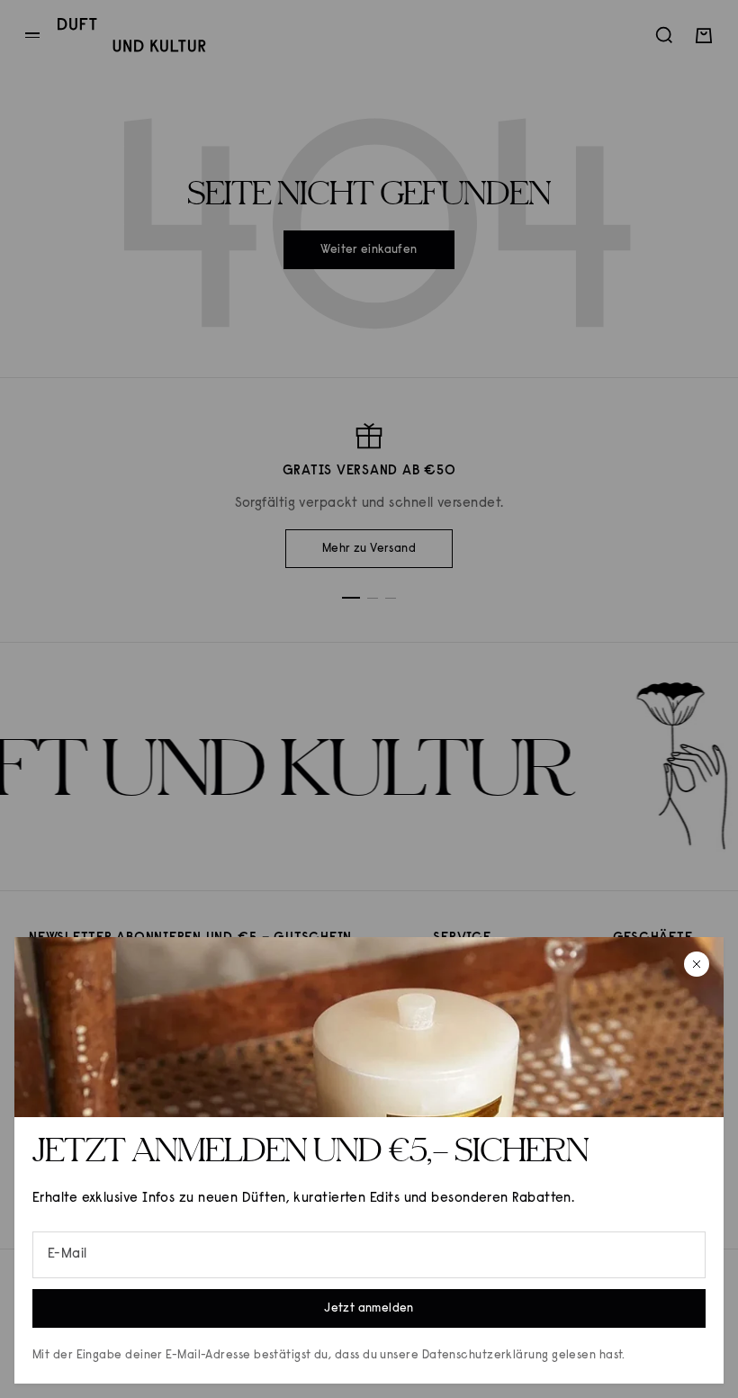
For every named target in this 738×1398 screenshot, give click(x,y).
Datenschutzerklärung (485, 1355)
